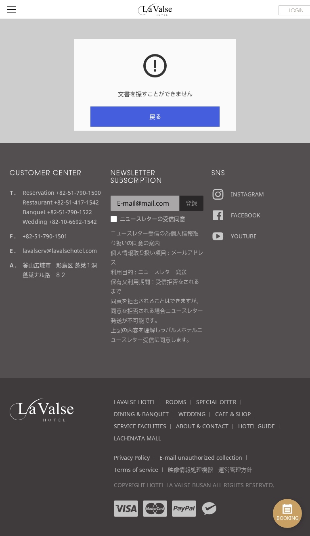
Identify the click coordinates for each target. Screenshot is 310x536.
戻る (155, 117)
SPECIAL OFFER (216, 402)
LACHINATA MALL (137, 438)
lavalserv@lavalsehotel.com (60, 250)
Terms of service (136, 469)
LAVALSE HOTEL (135, 402)
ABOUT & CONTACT (202, 426)
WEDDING (191, 414)
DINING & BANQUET (141, 414)
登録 (191, 203)
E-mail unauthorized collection (200, 457)
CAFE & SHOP (233, 414)
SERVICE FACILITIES (140, 426)
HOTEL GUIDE (256, 426)
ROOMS (175, 402)
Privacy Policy (132, 457)
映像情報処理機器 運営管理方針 (210, 469)
